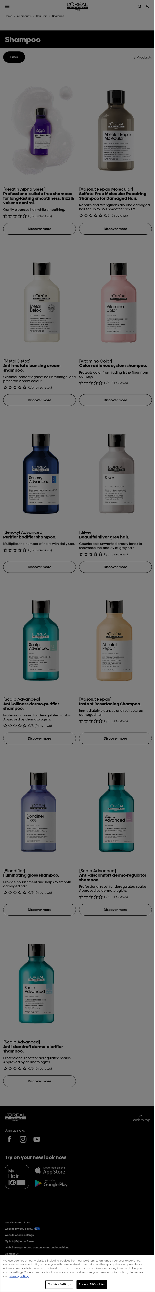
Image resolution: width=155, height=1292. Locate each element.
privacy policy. (19, 1276)
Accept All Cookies (92, 1284)
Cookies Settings (59, 1284)
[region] (77, 1273)
